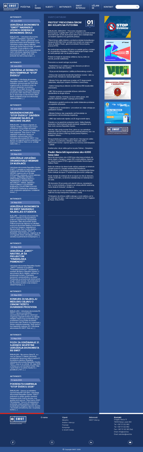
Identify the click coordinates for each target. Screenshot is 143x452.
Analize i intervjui (68, 422)
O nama (38, 6)
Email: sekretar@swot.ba (123, 434)
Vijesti (49, 7)
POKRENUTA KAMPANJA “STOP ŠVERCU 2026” (23, 385)
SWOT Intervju (80, 6)
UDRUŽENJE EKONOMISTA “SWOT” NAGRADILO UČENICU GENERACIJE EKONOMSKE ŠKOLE (24, 28)
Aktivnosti (65, 7)
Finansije (65, 425)
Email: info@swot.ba (121, 432)
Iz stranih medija (68, 430)
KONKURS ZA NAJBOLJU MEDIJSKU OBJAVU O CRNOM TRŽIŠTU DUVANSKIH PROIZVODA (23, 303)
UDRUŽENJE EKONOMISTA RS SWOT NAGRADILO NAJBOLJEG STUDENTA (24, 209)
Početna (25, 7)
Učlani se (95, 6)
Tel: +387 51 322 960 (121, 424)
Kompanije (66, 427)
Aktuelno (65, 420)
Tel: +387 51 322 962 (121, 427)
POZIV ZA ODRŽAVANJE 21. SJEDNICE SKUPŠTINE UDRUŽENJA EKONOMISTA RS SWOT (24, 346)
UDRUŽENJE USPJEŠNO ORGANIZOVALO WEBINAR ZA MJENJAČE (24, 161)
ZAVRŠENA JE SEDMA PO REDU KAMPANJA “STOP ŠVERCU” (24, 73)
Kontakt (108, 7)
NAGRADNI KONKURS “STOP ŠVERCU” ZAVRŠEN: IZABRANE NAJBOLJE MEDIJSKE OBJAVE (25, 116)
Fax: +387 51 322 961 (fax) (123, 429)
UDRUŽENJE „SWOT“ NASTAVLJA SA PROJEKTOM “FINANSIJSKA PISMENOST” (21, 256)
